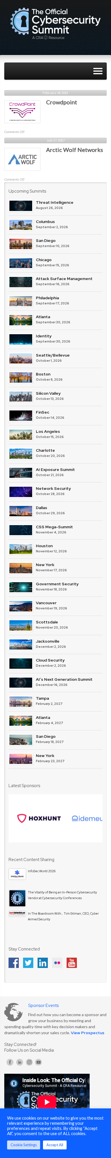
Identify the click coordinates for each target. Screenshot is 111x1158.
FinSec (42, 412)
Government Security (57, 583)
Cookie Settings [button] (24, 1145)
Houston (44, 545)
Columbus (45, 221)
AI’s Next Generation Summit (64, 679)
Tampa (42, 698)
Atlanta (43, 316)
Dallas (41, 507)
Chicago (44, 259)
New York (45, 564)
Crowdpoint (61, 102)
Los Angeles (48, 431)
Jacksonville (47, 641)
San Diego (46, 240)
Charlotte (45, 450)
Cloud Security (50, 660)
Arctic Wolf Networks (74, 149)
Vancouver (46, 602)
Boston (43, 374)
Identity (44, 336)
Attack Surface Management (64, 278)
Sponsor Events (43, 1005)
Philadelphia (47, 297)
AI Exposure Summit (55, 469)
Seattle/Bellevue (53, 355)
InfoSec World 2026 (42, 871)
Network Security (53, 488)
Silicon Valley (48, 393)
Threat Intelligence (54, 202)
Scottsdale (47, 622)
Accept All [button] (54, 1145)
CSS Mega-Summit (54, 526)
